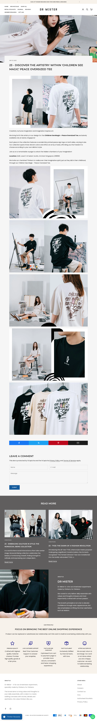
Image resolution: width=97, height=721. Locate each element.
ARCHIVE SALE (14, 6)
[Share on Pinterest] (58, 443)
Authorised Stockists (84, 698)
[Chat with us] (92, 716)
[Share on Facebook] (19, 443)
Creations (8, 540)
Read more (9, 562)
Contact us (81, 691)
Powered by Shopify (42, 715)
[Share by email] (78, 443)
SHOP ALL (24, 6)
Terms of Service (69, 461)
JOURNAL (20, 9)
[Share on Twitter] (38, 443)
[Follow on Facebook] (5, 709)
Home (6, 6)
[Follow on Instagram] (10, 709)
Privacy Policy (55, 461)
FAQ (78, 695)
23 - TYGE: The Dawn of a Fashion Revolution (70, 546)
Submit (14, 487)
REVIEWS (28, 9)
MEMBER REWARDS (10, 12)
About (79, 685)
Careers (80, 688)
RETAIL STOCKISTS (10, 9)
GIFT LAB (21, 12)
